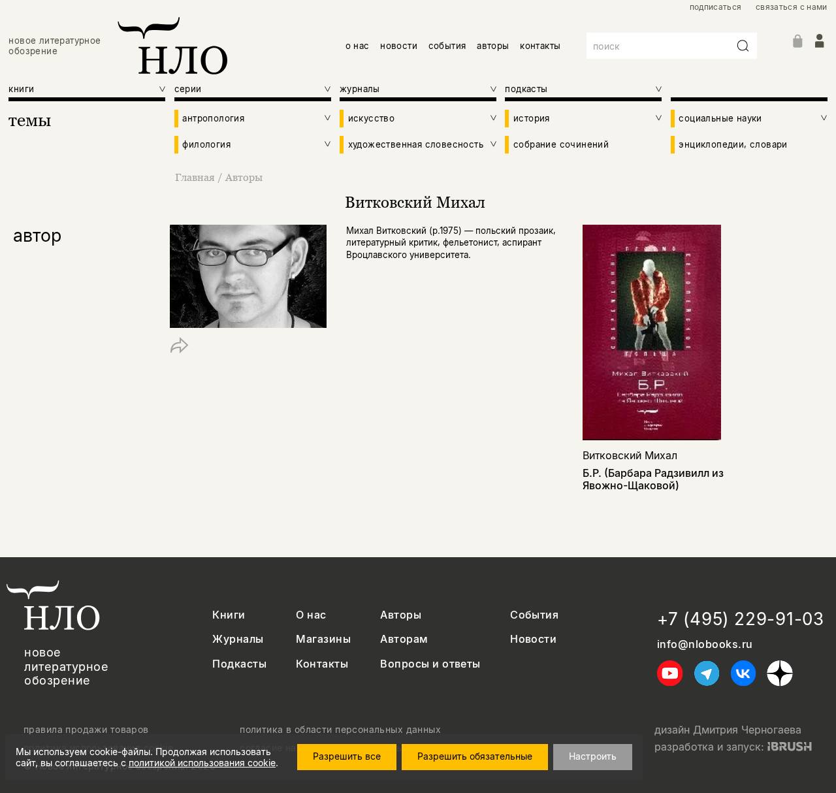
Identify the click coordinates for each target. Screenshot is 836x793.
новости (398, 45)
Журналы (237, 639)
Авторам (404, 639)
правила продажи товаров (86, 729)
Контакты (322, 664)
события (447, 45)
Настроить (593, 756)
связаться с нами (792, 7)
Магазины (323, 639)
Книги (228, 615)
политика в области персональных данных (340, 729)
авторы (493, 45)
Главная (195, 177)
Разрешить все (347, 756)
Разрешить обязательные (474, 756)
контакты (540, 45)
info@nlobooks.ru (705, 644)
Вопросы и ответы (430, 664)
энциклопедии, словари (733, 144)
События (534, 615)
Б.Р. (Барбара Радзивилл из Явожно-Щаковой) (653, 479)
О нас (311, 615)
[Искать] (743, 45)
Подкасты (239, 664)
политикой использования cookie (202, 762)
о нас (358, 45)
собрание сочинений (561, 144)
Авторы (244, 177)
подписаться (716, 7)
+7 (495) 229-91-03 (740, 619)
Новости (533, 639)
